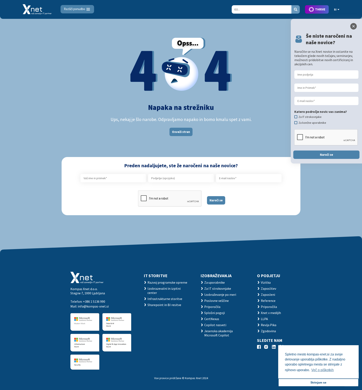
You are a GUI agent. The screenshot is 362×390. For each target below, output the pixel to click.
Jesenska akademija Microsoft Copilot (218, 333)
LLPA (264, 319)
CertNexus (211, 319)
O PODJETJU (268, 275)
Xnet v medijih (271, 313)
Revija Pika (268, 325)
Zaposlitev (268, 288)
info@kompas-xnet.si (93, 306)
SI (335, 9)
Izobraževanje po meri (220, 294)
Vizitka (266, 282)
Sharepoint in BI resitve (164, 305)
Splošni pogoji (214, 313)
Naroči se (216, 200)
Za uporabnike (214, 282)
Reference (268, 301)
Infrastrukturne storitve (164, 299)
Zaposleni (268, 294)
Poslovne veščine (216, 301)
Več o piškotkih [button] (322, 370)
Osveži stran (181, 132)
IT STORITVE (155, 275)
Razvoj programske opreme (167, 282)
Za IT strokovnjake (217, 288)
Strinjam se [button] (318, 382)
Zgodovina (268, 331)
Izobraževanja (215, 275)
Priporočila (212, 307)
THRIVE (320, 9)
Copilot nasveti (215, 325)
